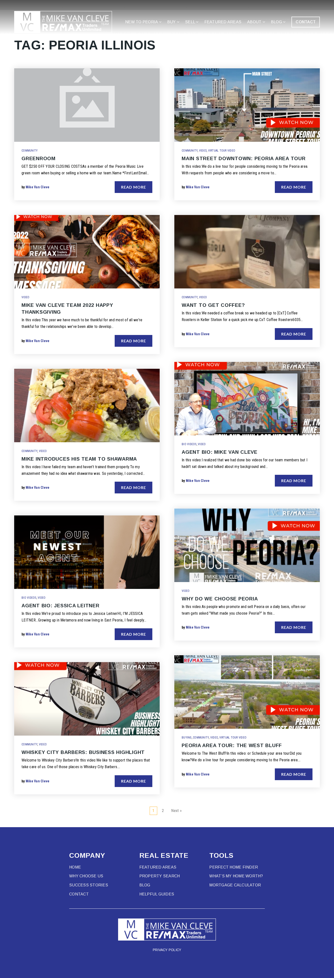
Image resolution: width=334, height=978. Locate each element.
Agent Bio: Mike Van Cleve (219, 452)
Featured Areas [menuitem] (223, 22)
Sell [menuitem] (190, 22)
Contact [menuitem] (79, 894)
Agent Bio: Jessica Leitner (61, 605)
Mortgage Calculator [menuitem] (235, 885)
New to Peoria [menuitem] (142, 22)
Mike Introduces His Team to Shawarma (79, 459)
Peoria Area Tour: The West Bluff (232, 745)
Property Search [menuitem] (159, 876)
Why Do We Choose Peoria (220, 598)
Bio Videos (29, 597)
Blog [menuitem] (277, 22)
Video (25, 297)
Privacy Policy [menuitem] (167, 950)
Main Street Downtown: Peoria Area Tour (244, 158)
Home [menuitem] (75, 867)
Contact (306, 22)
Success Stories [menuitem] (88, 885)
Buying (187, 737)
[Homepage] (63, 22)
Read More (133, 187)
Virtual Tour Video (221, 150)
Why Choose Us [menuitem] (86, 876)
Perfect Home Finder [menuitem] (233, 867)
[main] (167, 413)
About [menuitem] (255, 22)
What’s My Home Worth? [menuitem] (236, 876)
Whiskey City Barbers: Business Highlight (83, 752)
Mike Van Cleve (38, 187)
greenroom (39, 158)
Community (30, 150)
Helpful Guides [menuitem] (156, 894)
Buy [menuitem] (172, 22)
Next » (176, 810)
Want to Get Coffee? (213, 305)
